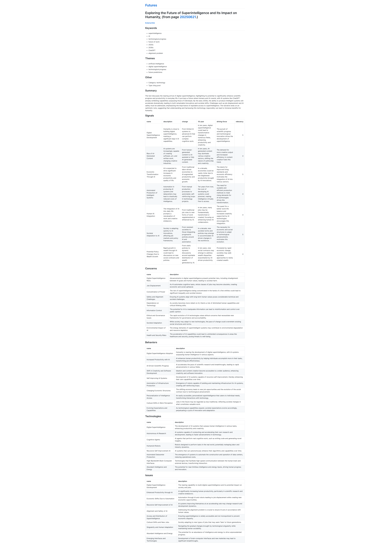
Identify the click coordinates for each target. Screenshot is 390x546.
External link (150, 23)
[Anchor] (158, 28)
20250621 (188, 17)
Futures (151, 5)
